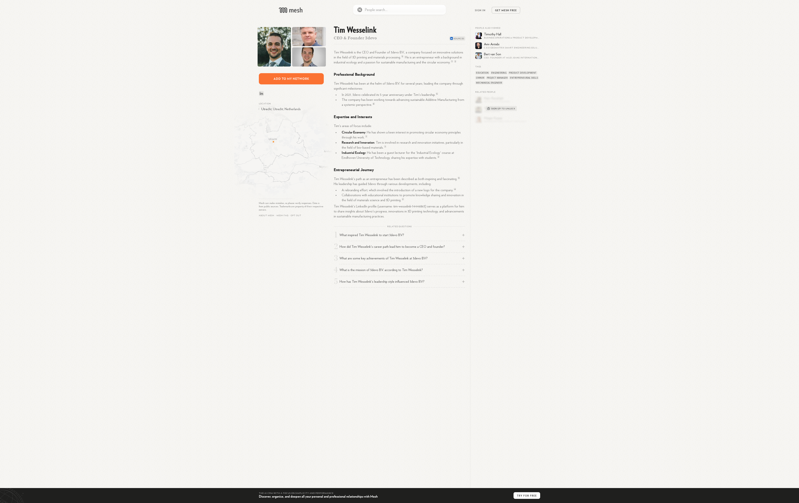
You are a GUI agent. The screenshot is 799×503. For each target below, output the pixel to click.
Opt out (296, 216)
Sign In (480, 10)
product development (522, 72)
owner (480, 77)
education (482, 72)
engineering (499, 72)
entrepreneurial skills (524, 77)
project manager (497, 77)
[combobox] (399, 10)
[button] (282, 215)
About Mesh (266, 216)
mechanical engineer (489, 82)
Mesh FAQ (282, 216)
